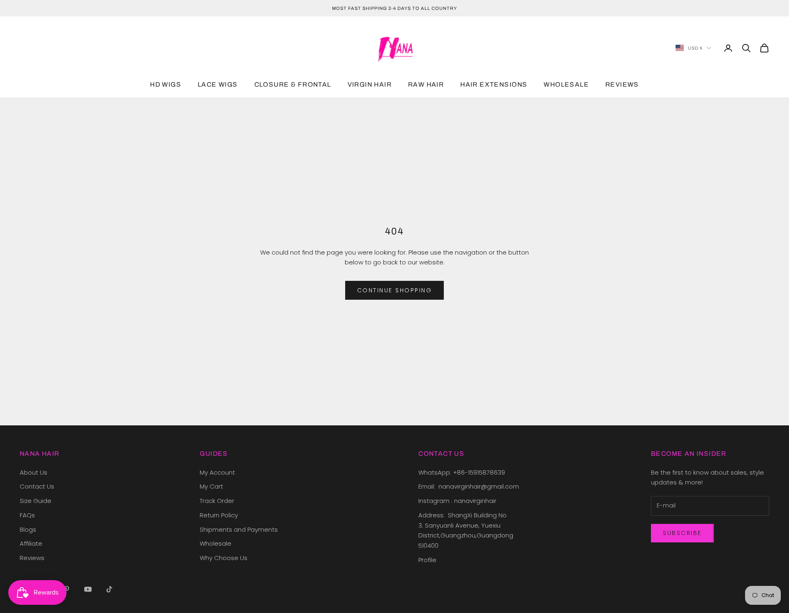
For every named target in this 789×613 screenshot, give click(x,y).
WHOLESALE (566, 84)
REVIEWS (622, 84)
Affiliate (31, 543)
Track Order (217, 500)
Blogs (28, 529)
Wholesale (215, 543)
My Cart (211, 486)
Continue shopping (394, 290)
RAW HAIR (426, 84)
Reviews (32, 557)
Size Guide (35, 500)
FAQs (27, 515)
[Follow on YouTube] (88, 589)
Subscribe (682, 533)
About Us (33, 472)
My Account (217, 472)
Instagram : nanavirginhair (457, 500)
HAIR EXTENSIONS (493, 84)
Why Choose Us (223, 557)
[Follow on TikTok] (109, 589)
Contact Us (37, 486)
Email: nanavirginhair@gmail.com (469, 486)
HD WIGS (165, 84)
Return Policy (219, 515)
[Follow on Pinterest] (66, 589)
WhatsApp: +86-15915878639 (461, 472)
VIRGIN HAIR (370, 84)
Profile (427, 560)
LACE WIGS (218, 84)
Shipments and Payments (239, 529)
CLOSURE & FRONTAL (292, 84)
